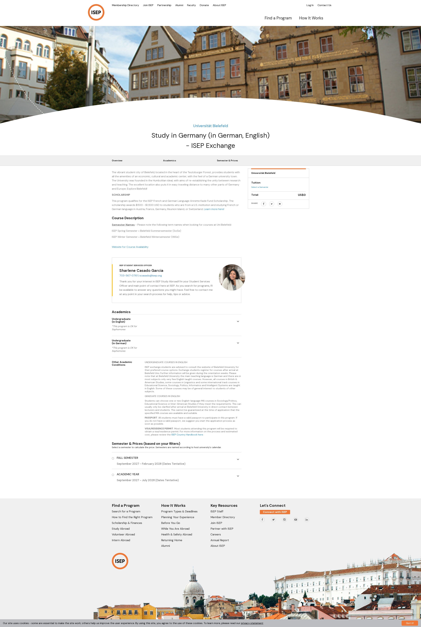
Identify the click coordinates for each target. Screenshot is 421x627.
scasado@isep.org (150, 275)
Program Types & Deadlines (179, 511)
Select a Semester (259, 187)
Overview (117, 160)
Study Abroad (121, 528)
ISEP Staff (216, 511)
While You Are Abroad (175, 528)
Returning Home (171, 540)
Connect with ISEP (275, 512)
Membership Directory (125, 5)
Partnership (164, 5)
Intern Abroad (121, 540)
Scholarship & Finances (127, 523)
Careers (215, 534)
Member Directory (222, 517)
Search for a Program (126, 511)
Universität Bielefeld (210, 125)
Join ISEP (148, 5)
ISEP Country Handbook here (187, 434)
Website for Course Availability (130, 247)
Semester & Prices (227, 160)
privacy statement (252, 623)
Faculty (191, 5)
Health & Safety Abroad (176, 534)
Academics (169, 160)
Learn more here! (214, 209)
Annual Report (219, 540)
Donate (204, 5)
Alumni (179, 5)
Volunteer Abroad (123, 534)
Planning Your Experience (177, 517)
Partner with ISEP (221, 528)
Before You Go (170, 523)
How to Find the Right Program (132, 517)
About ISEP (219, 5)
